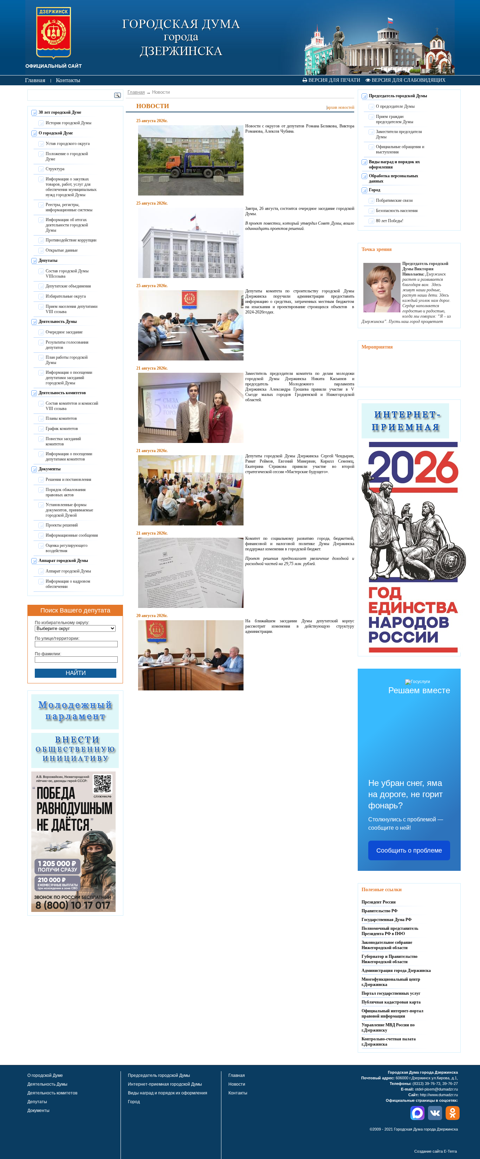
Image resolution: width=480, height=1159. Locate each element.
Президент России (379, 902)
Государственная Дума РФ (386, 919)
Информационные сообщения (72, 535)
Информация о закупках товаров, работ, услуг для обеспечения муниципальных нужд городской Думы (71, 187)
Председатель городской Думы (398, 95)
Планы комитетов (61, 418)
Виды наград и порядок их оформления (167, 1093)
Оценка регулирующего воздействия (66, 548)
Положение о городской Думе (67, 156)
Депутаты (48, 260)
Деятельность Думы (58, 321)
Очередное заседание (64, 332)
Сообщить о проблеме (409, 850)
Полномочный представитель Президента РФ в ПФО (390, 931)
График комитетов (62, 428)
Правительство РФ (379, 910)
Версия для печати (333, 80)
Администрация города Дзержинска (396, 970)
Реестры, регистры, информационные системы (69, 207)
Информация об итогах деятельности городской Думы (67, 225)
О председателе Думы (395, 106)
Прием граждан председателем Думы (394, 119)
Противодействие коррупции (71, 240)
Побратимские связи (394, 200)
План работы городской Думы (66, 360)
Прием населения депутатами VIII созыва (71, 309)
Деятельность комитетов (62, 392)
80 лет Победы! (389, 220)
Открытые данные (62, 250)
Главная (136, 92)
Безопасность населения (397, 210)
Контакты (237, 1093)
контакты (68, 80)
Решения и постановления (68, 479)
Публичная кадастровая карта (391, 1002)
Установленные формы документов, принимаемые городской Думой (69, 510)
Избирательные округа (66, 296)
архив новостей (340, 107)
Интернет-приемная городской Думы (165, 1084)
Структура (55, 168)
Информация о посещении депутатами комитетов (69, 456)
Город (374, 189)
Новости (236, 1084)
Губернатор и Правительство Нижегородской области (389, 959)
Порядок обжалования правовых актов (66, 492)
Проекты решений (62, 525)
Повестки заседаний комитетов (63, 441)
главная (35, 80)
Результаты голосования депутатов (67, 345)
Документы (49, 468)
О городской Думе (56, 133)
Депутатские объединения (68, 286)
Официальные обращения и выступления (400, 149)
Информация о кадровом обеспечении (68, 584)
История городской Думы (68, 122)
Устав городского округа (68, 143)
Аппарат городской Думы (63, 560)
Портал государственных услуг (391, 993)
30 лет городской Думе (60, 112)
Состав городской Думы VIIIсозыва (67, 274)
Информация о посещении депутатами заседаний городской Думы (69, 377)
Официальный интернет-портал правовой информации (392, 1013)
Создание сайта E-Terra (435, 1151)
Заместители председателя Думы (399, 134)
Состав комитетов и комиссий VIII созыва (72, 406)
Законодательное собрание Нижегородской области (387, 945)
